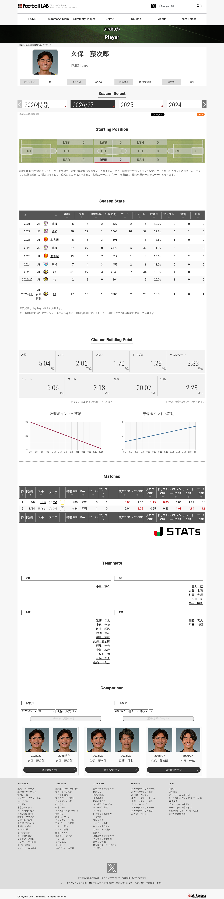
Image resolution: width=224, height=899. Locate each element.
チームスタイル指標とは (180, 807)
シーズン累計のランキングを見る (184, 401)
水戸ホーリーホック (27, 792)
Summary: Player (84, 19)
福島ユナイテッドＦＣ (103, 788)
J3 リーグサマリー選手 (142, 810)
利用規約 (83, 877)
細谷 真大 (196, 620)
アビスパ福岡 (24, 845)
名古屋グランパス (26, 823)
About (162, 19)
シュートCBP (188, 491)
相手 (41, 491)
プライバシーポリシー (109, 877)
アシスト (168, 214)
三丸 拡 (197, 586)
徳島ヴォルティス (63, 836)
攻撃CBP (124, 491)
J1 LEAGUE (23, 783)
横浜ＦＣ (59, 814)
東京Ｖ (42, 508)
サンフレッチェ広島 (27, 842)
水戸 (43, 502)
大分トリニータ (62, 845)
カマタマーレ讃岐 (101, 829)
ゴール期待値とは (177, 814)
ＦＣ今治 (59, 839)
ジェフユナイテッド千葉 (29, 798)
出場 (67, 214)
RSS (201, 114)
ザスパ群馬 (98, 795)
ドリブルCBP (163, 491)
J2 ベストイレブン (140, 804)
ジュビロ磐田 (61, 829)
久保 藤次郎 (101, 641)
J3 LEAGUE (98, 783)
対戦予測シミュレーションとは (183, 810)
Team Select (188, 19)
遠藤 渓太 (103, 620)
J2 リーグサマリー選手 (142, 801)
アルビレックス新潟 (64, 823)
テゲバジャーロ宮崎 (64, 848)
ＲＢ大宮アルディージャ (66, 810)
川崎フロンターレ (26, 814)
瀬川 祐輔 (103, 637)
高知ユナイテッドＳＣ (103, 836)
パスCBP (137, 491)
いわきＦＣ (60, 804)
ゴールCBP (201, 491)
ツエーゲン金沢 (100, 807)
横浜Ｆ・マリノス (26, 817)
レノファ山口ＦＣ (101, 826)
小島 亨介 (103, 586)
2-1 (55, 502)
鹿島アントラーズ (26, 788)
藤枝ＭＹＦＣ (61, 832)
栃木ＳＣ (97, 792)
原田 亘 (197, 599)
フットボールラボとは (179, 795)
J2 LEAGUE (60, 783)
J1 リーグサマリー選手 (142, 792)
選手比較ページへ (158, 718)
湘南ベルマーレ (62, 817)
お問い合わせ (138, 877)
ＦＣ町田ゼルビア (26, 810)
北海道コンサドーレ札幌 (66, 788)
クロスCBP (150, 491)
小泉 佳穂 (103, 624)
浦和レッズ (23, 795)
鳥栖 (54, 264)
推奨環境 (93, 877)
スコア (53, 492)
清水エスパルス (25, 820)
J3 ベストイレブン (140, 814)
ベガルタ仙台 (61, 795)
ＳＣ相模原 (98, 798)
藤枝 (54, 224)
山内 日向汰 (101, 662)
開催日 (30, 491)
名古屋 (54, 239)
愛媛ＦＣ (97, 832)
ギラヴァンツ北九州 (102, 839)
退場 (198, 214)
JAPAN (110, 19)
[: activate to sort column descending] (25, 215)
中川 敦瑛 (103, 649)
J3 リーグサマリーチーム (143, 807)
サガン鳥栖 (60, 842)
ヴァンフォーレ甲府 (64, 820)
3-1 (55, 508)
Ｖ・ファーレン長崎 (27, 848)
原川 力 (104, 654)
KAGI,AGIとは (175, 801)
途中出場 (96, 214)
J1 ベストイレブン (140, 795)
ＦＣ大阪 (97, 817)
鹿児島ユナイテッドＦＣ (104, 845)
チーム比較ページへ (65, 718)
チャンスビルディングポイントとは (90, 401)
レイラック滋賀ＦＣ (102, 814)
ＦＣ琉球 (97, 848)
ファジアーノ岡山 (26, 839)
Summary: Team (58, 19)
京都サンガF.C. (24, 826)
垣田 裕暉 (196, 624)
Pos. (83, 491)
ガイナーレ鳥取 (100, 823)
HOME (32, 19)
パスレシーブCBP (175, 491)
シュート (139, 214)
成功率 (154, 214)
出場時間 (110, 214)
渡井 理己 (103, 629)
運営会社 (126, 877)
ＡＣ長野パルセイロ (102, 804)
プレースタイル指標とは (180, 804)
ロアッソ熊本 (99, 842)
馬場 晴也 (196, 603)
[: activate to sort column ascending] (34, 215)
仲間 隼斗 (103, 633)
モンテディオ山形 (63, 801)
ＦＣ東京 (22, 804)
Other (171, 783)
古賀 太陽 (196, 590)
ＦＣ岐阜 (97, 810)
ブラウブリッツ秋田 (64, 798)
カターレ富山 (61, 826)
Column (136, 19)
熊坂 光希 (103, 645)
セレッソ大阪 (24, 832)
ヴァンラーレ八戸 (63, 792)
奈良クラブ (98, 820)
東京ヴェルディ (25, 807)
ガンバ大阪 (23, 829)
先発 (81, 214)
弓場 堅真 (103, 658)
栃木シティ (60, 807)
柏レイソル (23, 801)
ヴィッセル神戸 (25, 836)
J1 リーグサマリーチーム (143, 788)
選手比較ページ (50, 769)
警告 (183, 214)
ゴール (125, 214)
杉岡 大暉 (196, 594)
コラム (172, 788)
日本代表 (173, 792)
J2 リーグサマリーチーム (143, 798)
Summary (135, 783)
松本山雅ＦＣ (99, 801)
